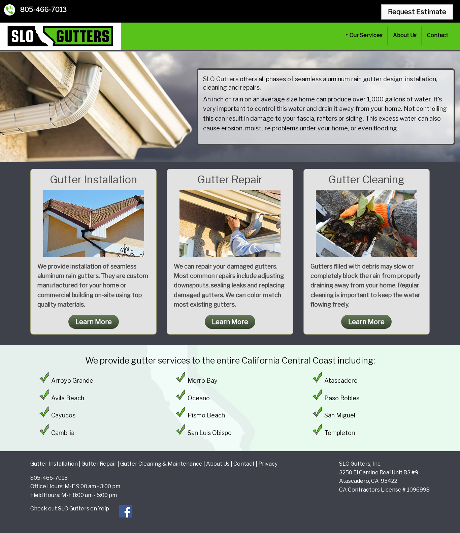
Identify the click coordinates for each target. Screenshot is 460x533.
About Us (218, 464)
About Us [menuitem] (405, 35)
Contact (244, 464)
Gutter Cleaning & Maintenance (161, 464)
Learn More (93, 322)
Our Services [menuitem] (366, 35)
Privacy (267, 464)
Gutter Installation (54, 464)
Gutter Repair (99, 464)
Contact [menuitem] (437, 35)
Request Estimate (417, 12)
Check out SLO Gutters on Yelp (69, 508)
